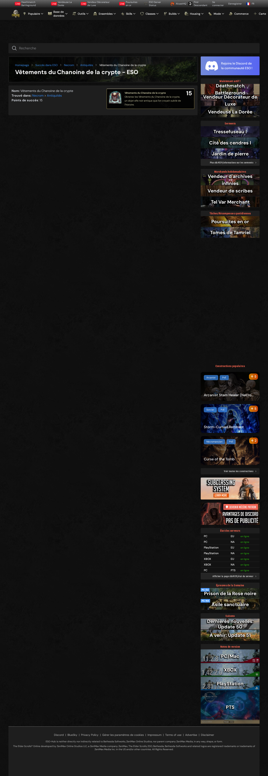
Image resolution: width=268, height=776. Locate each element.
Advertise (191, 735)
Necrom (69, 65)
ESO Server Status (155, 4)
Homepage (22, 65)
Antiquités (86, 65)
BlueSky (72, 735)
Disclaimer (207, 735)
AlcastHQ (180, 3)
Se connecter (218, 4)
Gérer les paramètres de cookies (123, 735)
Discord (59, 735)
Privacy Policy (89, 735)
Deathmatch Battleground (25, 4)
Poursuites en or (128, 4)
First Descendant (200, 4)
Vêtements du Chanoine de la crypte (145, 92)
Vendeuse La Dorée (62, 4)
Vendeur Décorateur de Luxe (95, 4)
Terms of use (173, 735)
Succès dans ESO (46, 65)
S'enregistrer (235, 3)
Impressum (154, 735)
